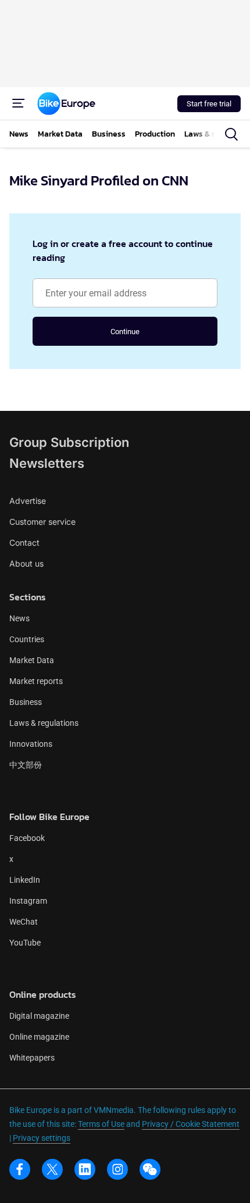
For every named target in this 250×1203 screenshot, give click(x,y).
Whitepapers (32, 1057)
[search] (231, 134)
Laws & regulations (43, 723)
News (19, 618)
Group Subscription (69, 442)
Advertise (27, 501)
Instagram (28, 900)
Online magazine (39, 1036)
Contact (24, 542)
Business (25, 702)
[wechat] (150, 1169)
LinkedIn (24, 880)
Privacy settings (41, 1138)
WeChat (23, 921)
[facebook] (19, 1169)
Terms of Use (101, 1124)
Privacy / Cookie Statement (191, 1124)
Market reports (36, 681)
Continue (125, 331)
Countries (26, 639)
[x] (52, 1169)
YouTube (25, 942)
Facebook (27, 838)
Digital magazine (39, 1016)
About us (26, 563)
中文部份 (25, 764)
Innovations (30, 744)
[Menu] (18, 103)
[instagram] (117, 1169)
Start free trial (209, 103)
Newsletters (46, 463)
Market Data (31, 660)
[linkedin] (84, 1169)
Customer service (42, 522)
